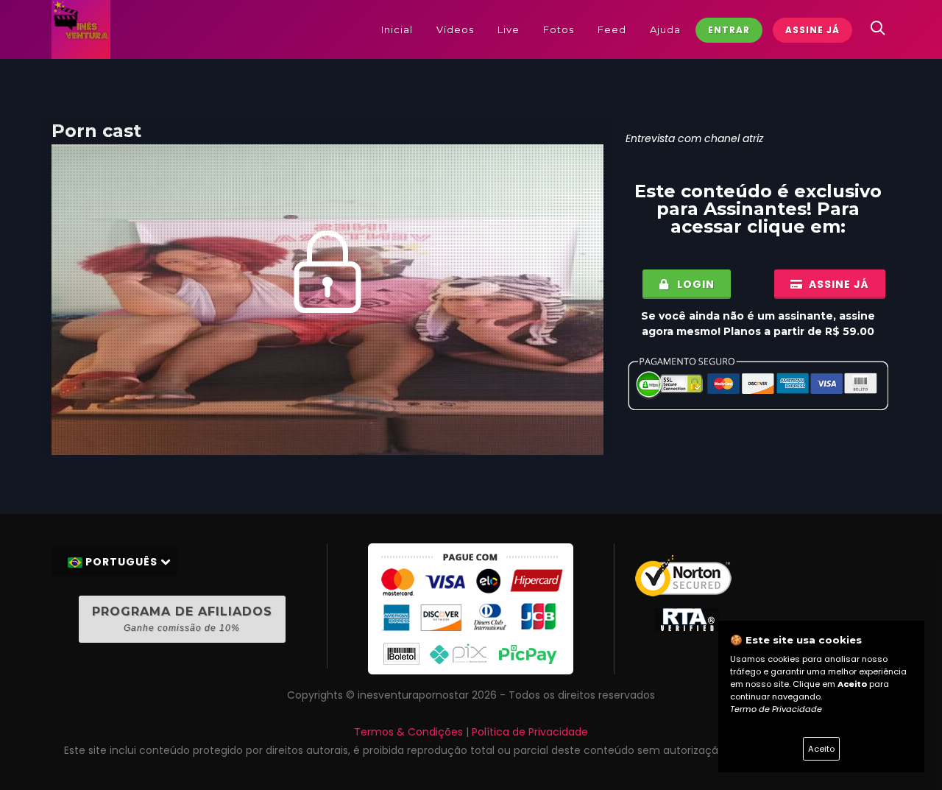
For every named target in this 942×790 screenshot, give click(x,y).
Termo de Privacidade (776, 709)
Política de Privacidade (530, 731)
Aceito (821, 749)
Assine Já (812, 30)
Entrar (729, 30)
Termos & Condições (408, 731)
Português (121, 561)
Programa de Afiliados (182, 618)
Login (694, 284)
